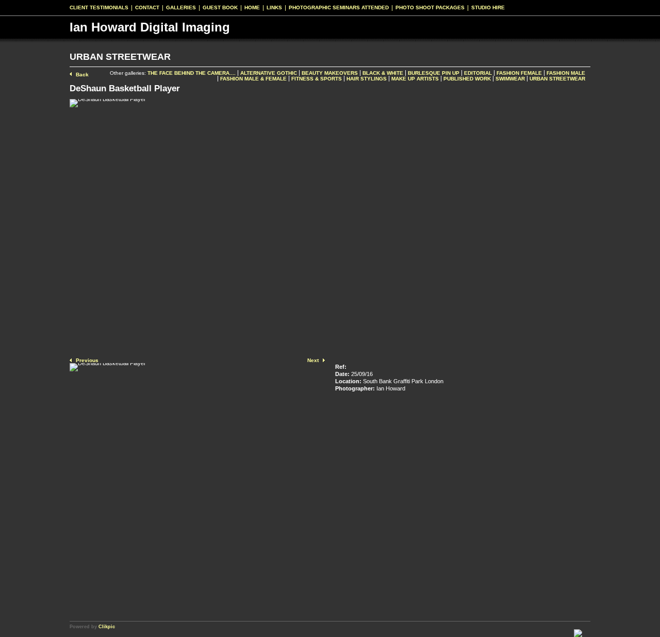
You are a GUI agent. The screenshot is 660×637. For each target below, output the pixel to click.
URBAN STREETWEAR (557, 78)
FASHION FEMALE (519, 73)
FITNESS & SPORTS (316, 78)
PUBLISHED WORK (467, 78)
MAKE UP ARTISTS (415, 78)
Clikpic (106, 626)
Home (252, 7)
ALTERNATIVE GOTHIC (268, 73)
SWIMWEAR (510, 78)
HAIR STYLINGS (366, 78)
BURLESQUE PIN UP (433, 73)
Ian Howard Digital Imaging (150, 27)
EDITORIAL (478, 73)
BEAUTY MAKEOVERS (330, 73)
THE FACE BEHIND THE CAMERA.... (191, 73)
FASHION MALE (566, 73)
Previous (87, 360)
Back (82, 74)
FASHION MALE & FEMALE (253, 78)
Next (313, 360)
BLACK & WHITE (382, 73)
